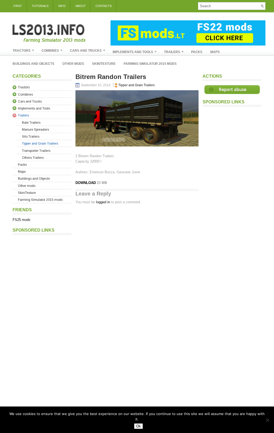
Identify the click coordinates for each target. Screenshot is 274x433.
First (17, 5)
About (80, 5)
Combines (51, 50)
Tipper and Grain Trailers (136, 85)
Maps (215, 52)
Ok (138, 426)
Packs (196, 52)
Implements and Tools (135, 52)
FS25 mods (22, 220)
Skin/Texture (104, 64)
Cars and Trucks (87, 50)
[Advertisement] (42, 318)
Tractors (23, 50)
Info (62, 5)
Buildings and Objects (33, 64)
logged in (103, 202)
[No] (267, 420)
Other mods (73, 64)
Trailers (174, 52)
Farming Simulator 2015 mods (150, 64)
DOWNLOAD (86, 183)
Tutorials (40, 5)
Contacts (104, 5)
